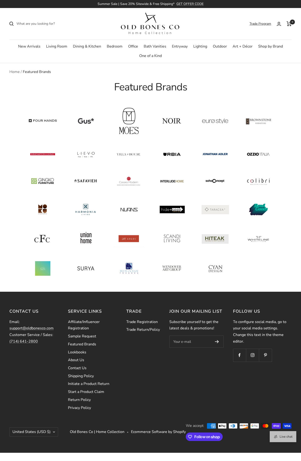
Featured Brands (82, 344)
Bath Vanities (155, 46)
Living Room (56, 46)
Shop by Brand (270, 46)
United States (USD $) (31, 431)
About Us (76, 360)
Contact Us (77, 368)
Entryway (180, 46)
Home (14, 71)
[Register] (217, 341)
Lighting (200, 46)
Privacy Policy (79, 407)
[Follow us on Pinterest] (265, 355)
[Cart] (289, 23)
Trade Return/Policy (143, 329)
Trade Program (260, 23)
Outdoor (220, 46)
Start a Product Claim (86, 391)
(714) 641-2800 (23, 341)
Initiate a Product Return (88, 383)
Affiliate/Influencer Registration (84, 325)
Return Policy (79, 399)
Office (133, 46)
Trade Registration (142, 321)
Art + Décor (243, 46)
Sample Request (82, 336)
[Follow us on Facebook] (239, 355)
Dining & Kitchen (87, 46)
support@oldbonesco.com (31, 328)
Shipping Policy (81, 376)
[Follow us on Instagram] (252, 355)
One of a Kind (150, 55)
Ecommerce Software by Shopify (158, 431)
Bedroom (115, 46)
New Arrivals (29, 46)
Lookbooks (77, 352)
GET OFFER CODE (190, 4)
